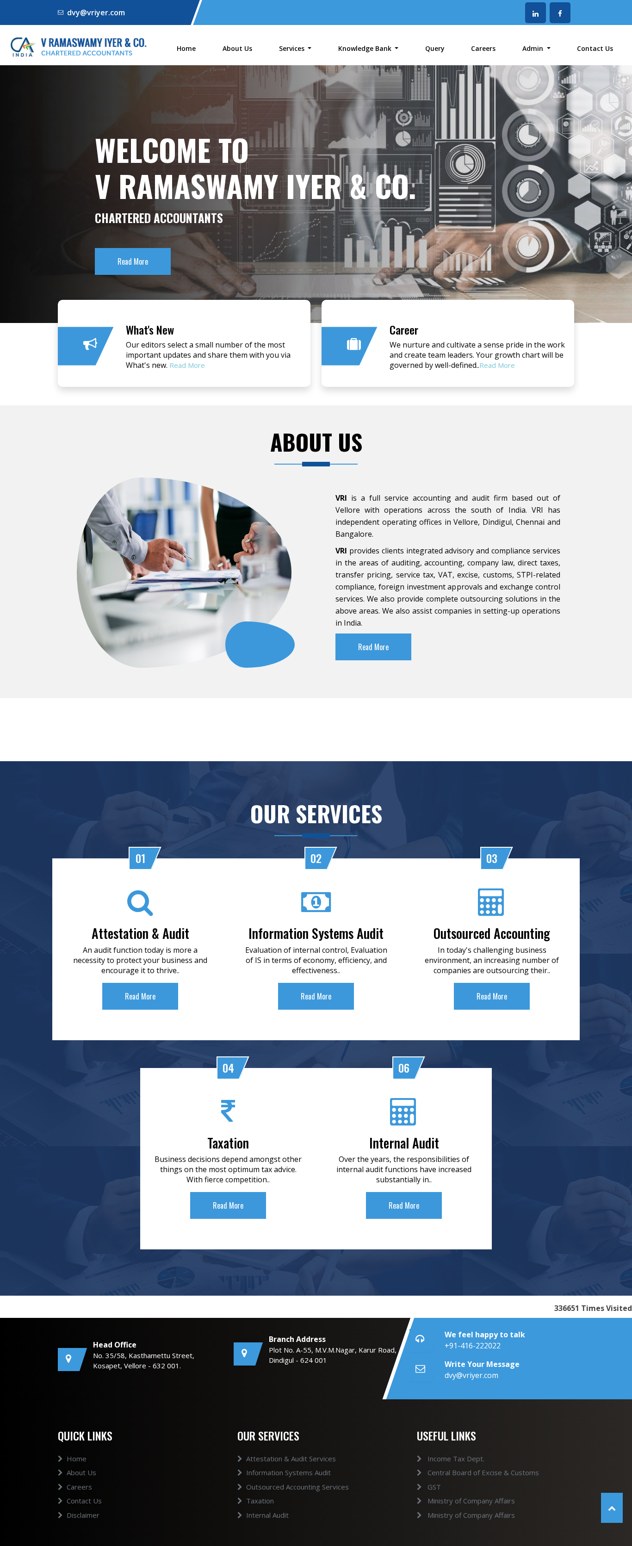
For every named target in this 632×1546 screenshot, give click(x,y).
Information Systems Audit (288, 1472)
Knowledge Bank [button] (365, 48)
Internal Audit (267, 1515)
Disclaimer (83, 1515)
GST (433, 1486)
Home (186, 48)
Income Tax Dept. (455, 1458)
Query (435, 48)
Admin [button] (533, 48)
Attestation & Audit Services (291, 1458)
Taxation (260, 1500)
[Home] (79, 45)
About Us (237, 48)
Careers (483, 48)
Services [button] (292, 48)
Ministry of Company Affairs (470, 1500)
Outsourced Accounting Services (297, 1486)
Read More (187, 365)
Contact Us (595, 48)
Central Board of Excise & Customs (482, 1472)
